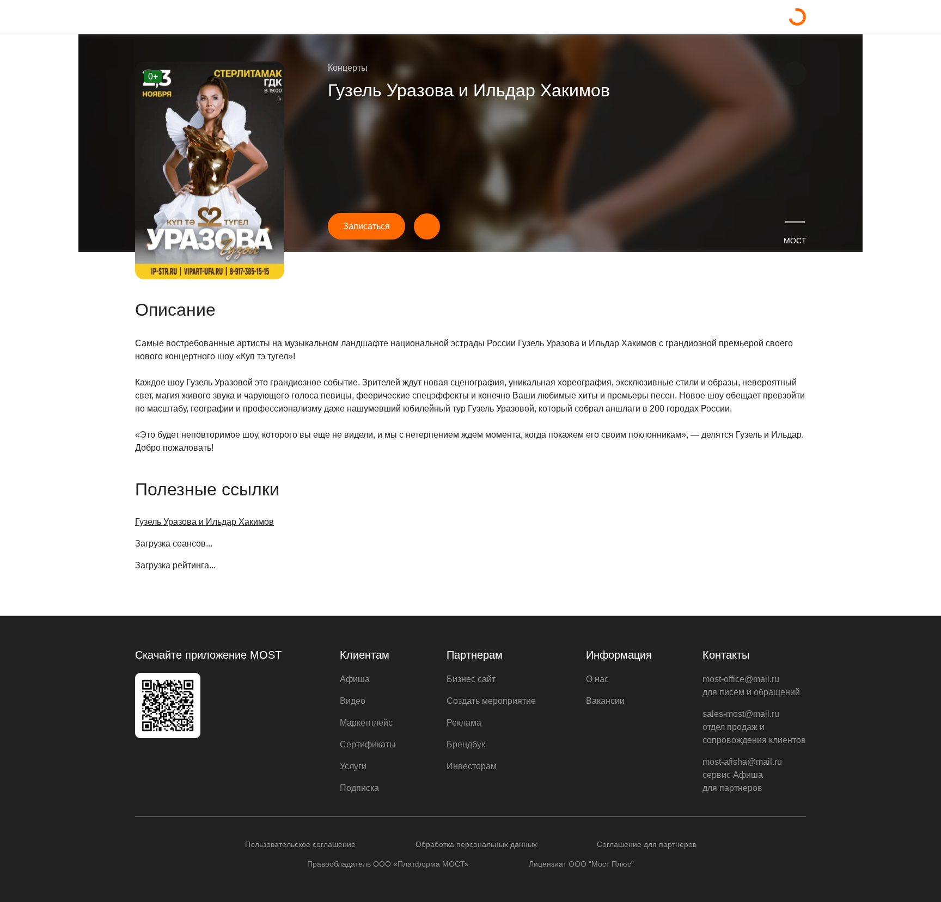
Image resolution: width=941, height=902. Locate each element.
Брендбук (466, 744)
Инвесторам (472, 766)
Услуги (353, 766)
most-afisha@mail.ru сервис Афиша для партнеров (742, 775)
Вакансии (605, 700)
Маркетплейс (366, 722)
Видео (352, 700)
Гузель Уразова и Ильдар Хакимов (204, 521)
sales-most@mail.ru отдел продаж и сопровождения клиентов (754, 727)
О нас (597, 679)
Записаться (366, 226)
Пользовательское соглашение (300, 844)
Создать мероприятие (491, 700)
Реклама (464, 722)
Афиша (355, 679)
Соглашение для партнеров (646, 844)
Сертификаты (368, 744)
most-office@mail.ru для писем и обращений (751, 685)
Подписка (359, 788)
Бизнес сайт (471, 679)
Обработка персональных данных (476, 844)
